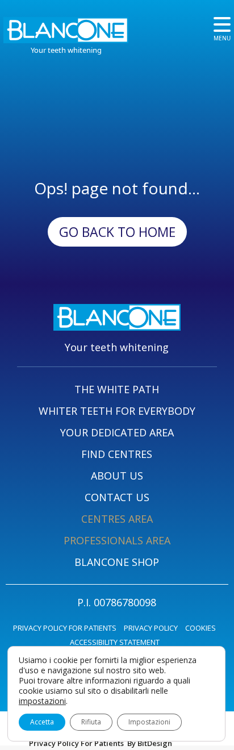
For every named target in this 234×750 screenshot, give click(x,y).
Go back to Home (117, 232)
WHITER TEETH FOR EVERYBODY (117, 411)
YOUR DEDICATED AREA (117, 432)
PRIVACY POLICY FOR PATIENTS (64, 628)
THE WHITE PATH (116, 389)
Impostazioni (149, 722)
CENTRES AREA (117, 519)
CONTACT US (117, 497)
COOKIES (200, 628)
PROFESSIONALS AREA (117, 540)
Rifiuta (91, 722)
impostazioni (42, 701)
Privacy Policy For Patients (76, 743)
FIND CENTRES (116, 454)
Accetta (42, 722)
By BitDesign (149, 743)
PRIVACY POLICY (151, 628)
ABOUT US (117, 475)
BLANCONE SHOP (116, 562)
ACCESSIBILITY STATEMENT (115, 642)
